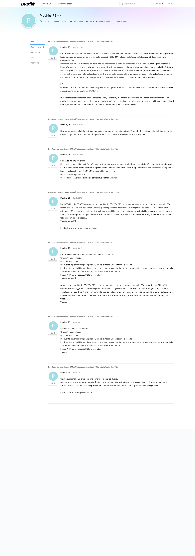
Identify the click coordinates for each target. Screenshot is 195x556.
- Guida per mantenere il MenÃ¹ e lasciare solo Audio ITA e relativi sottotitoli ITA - (84, 42)
